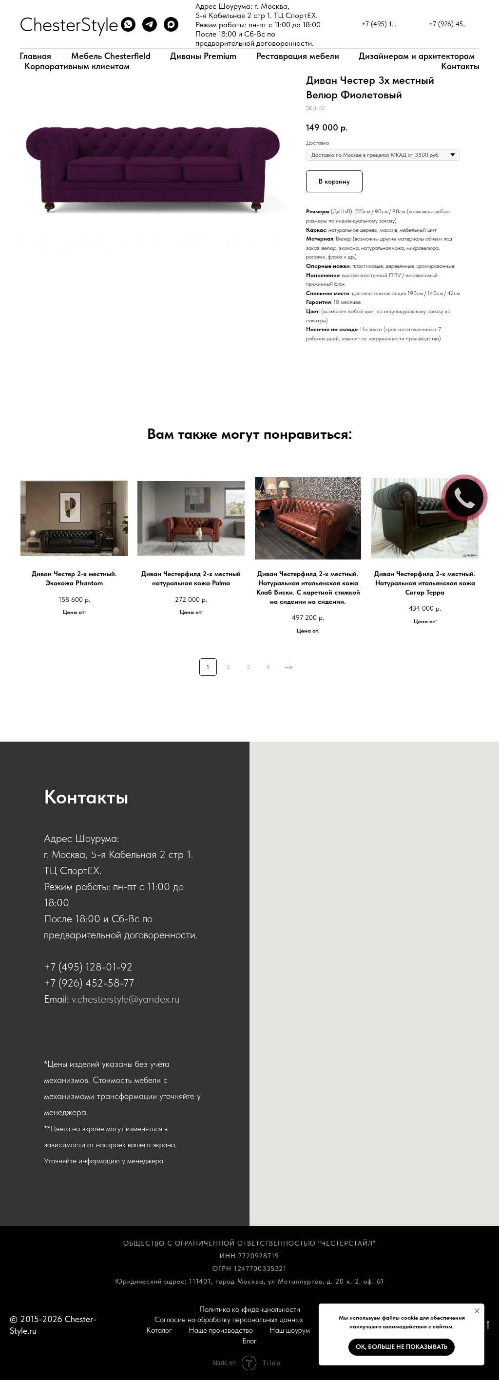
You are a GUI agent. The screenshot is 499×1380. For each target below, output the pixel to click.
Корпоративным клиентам (77, 66)
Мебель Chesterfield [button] (111, 56)
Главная (35, 56)
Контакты (460, 66)
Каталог (159, 1330)
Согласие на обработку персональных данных (228, 1319)
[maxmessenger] (171, 24)
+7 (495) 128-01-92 (88, 966)
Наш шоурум (289, 1330)
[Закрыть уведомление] (477, 1311)
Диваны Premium (203, 56)
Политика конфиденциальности (249, 1309)
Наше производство (221, 1330)
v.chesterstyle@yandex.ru (125, 998)
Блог (249, 1340)
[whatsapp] (128, 24)
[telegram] (149, 24)
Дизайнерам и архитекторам (417, 56)
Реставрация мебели (297, 56)
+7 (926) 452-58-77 (89, 982)
